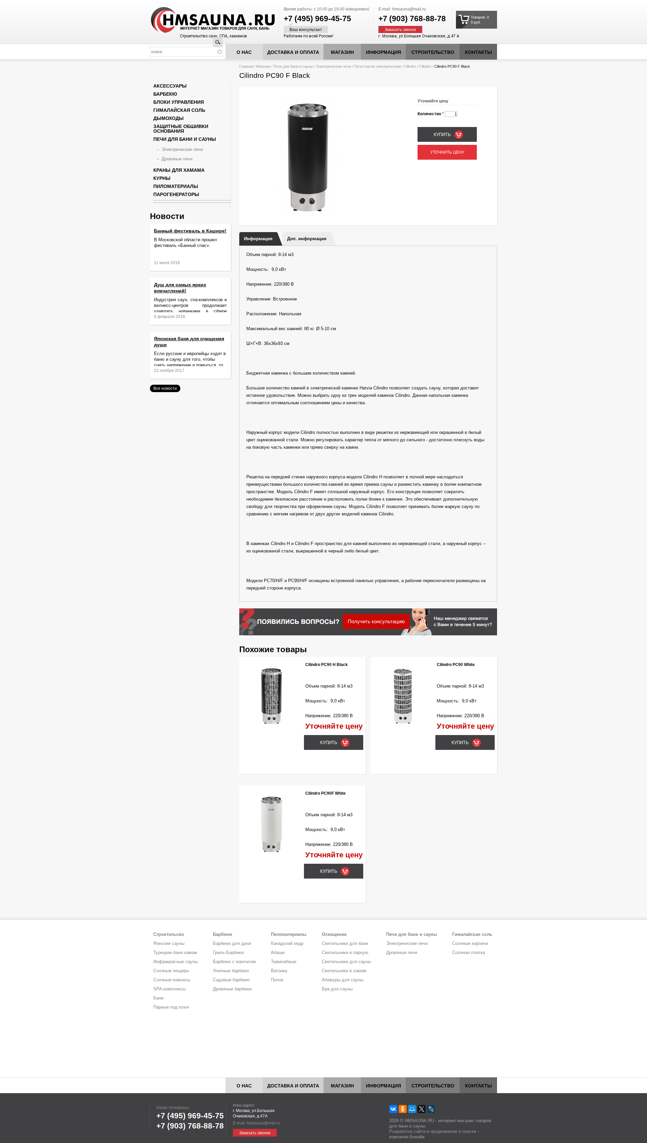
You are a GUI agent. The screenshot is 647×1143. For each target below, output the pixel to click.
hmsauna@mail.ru (409, 9)
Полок (277, 979)
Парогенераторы (176, 194)
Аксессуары (170, 86)
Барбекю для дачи (232, 943)
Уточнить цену (447, 152)
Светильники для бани (345, 943)
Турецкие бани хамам (175, 952)
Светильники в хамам (344, 970)
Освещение (334, 934)
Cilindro (410, 66)
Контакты (478, 52)
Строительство (432, 52)
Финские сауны (168, 943)
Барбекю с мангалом (234, 961)
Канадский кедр (287, 943)
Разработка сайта (407, 1131)
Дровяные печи (176, 158)
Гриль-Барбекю (228, 952)
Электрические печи (333, 66)
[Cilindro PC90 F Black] (308, 215)
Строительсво (168, 934)
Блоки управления (178, 102)
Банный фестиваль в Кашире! (190, 230)
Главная (246, 66)
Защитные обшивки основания (180, 128)
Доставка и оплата (293, 52)
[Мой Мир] (412, 1109)
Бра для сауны (337, 988)
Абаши (277, 952)
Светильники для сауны (346, 961)
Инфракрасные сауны (175, 961)
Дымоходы (168, 118)
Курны (162, 178)
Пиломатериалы (175, 186)
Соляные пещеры (171, 970)
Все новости (165, 388)
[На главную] (200, 20)
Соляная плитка (468, 952)
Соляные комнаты (171, 979)
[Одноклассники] (403, 1109)
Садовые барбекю (231, 979)
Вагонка (279, 970)
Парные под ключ (171, 1007)
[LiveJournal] (431, 1109)
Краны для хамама (179, 170)
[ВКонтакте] (393, 1109)
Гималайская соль (179, 110)
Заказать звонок (400, 29)
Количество (431, 114)
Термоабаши (283, 961)
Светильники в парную (345, 952)
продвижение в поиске (453, 1131)
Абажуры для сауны (342, 979)
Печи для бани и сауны (293, 66)
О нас (244, 52)
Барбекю (165, 94)
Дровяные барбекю (232, 988)
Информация (258, 238)
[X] (422, 1109)
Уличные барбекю (231, 970)
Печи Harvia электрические (377, 66)
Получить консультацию (376, 621)
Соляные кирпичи (470, 943)
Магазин (342, 52)
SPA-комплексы (169, 988)
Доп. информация (307, 238)
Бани (158, 998)
